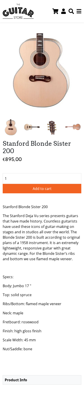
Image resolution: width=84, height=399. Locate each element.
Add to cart (42, 188)
